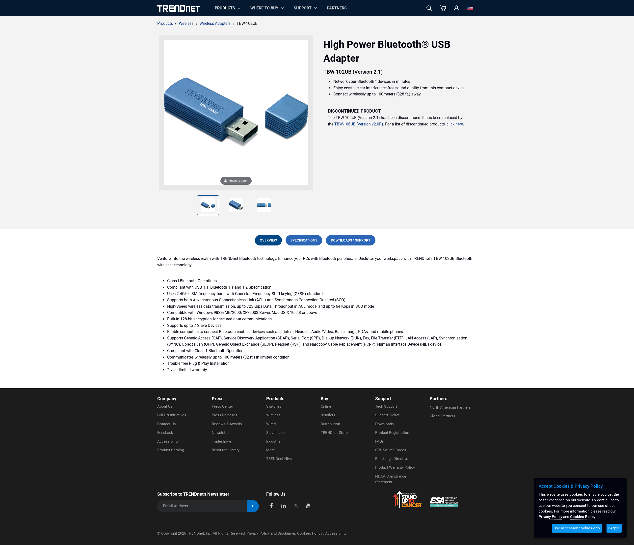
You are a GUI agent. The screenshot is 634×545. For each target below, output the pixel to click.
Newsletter (221, 432)
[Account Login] (456, 8)
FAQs (379, 441)
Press (217, 398)
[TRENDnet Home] (178, 8)
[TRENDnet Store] (442, 8)
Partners (337, 8)
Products (165, 23)
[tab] (268, 240)
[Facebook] (271, 505)
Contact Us (166, 424)
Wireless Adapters (215, 23)
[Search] (429, 8)
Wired (271, 424)
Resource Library (225, 450)
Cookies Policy (310, 533)
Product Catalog (170, 450)
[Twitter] (296, 505)
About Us (165, 406)
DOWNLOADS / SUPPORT (350, 240)
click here (455, 124)
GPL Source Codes (390, 450)
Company (166, 398)
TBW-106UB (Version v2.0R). (359, 124)
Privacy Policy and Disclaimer (271, 533)
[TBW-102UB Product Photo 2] (208, 205)
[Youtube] (308, 505)
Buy (324, 398)
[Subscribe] (253, 506)
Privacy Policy (550, 517)
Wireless (273, 415)
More (270, 450)
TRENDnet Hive (279, 458)
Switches (273, 406)
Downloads (384, 424)
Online (326, 406)
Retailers (328, 415)
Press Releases (224, 415)
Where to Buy (264, 8)
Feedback (165, 432)
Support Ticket (387, 415)
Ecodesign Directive (391, 458)
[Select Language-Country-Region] (470, 8)
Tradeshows (222, 441)
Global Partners (442, 416)
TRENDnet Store (334, 432)
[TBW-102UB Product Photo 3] (236, 205)
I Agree (614, 528)
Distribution (330, 424)
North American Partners (450, 407)
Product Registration (392, 432)
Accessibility (168, 441)
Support (303, 8)
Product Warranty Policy (395, 467)
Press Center (222, 406)
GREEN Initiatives (171, 415)
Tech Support (386, 406)
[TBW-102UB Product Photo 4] (264, 205)
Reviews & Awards (227, 424)
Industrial (274, 441)
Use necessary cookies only (577, 528)
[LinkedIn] (284, 505)
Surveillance (276, 432)
